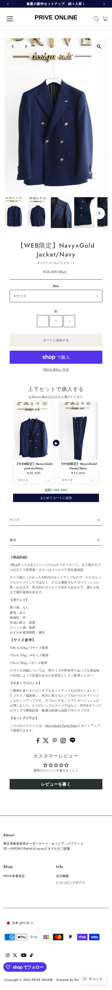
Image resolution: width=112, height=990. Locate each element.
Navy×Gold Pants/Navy (61, 725)
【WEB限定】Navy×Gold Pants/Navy (78, 466)
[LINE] (72, 742)
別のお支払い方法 (56, 369)
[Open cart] (105, 19)
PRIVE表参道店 (14, 876)
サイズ (14, 519)
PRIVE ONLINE (42, 979)
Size (56, 286)
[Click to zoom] (99, 47)
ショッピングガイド (70, 882)
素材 (13, 540)
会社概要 (62, 876)
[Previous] (13, 46)
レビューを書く (56, 784)
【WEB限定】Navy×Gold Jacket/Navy (33, 466)
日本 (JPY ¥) (20, 923)
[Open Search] (96, 18)
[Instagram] (63, 742)
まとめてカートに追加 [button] (56, 498)
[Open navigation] (15, 18)
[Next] (26, 46)
